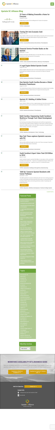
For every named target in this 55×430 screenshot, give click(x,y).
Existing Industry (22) (24, 295)
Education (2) (23, 290)
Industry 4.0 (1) (23, 300)
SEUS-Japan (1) (23, 319)
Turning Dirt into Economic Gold (31, 32)
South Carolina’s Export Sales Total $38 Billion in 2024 (36, 154)
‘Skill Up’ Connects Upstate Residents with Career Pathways (35, 173)
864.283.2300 (22, 395)
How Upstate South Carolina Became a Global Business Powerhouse (36, 83)
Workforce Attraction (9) (25, 335)
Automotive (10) (23, 279)
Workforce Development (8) (25, 337)
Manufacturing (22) (24, 309)
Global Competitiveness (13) (26, 299)
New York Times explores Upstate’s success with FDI (35, 137)
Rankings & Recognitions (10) (26, 316)
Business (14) (23, 281)
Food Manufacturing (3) (25, 297)
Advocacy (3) (22, 276)
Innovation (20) (23, 302)
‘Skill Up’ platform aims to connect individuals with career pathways (27, 262)
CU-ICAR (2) (22, 285)
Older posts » (50, 191)
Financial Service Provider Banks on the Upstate (34, 50)
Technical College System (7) (26, 328)
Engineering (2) (23, 293)
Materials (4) (22, 311)
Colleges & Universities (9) (25, 288)
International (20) (23, 304)
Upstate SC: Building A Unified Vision (33, 99)
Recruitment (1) (23, 318)
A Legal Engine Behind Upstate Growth (33, 66)
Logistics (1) (22, 307)
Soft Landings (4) (23, 323)
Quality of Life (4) (23, 314)
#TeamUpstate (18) (24, 274)
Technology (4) (23, 330)
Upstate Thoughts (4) (24, 331)
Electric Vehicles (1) (24, 292)
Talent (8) (22, 326)
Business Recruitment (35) (25, 283)
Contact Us (32, 386)
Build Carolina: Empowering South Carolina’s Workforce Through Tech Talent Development (36, 117)
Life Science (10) (23, 305)
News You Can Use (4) (24, 312)
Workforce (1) (23, 333)
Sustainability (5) (23, 325)
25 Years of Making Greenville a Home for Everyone (34, 15)
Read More (23, 23)
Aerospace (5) (23, 278)
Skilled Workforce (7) (24, 321)
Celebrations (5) (23, 286)
